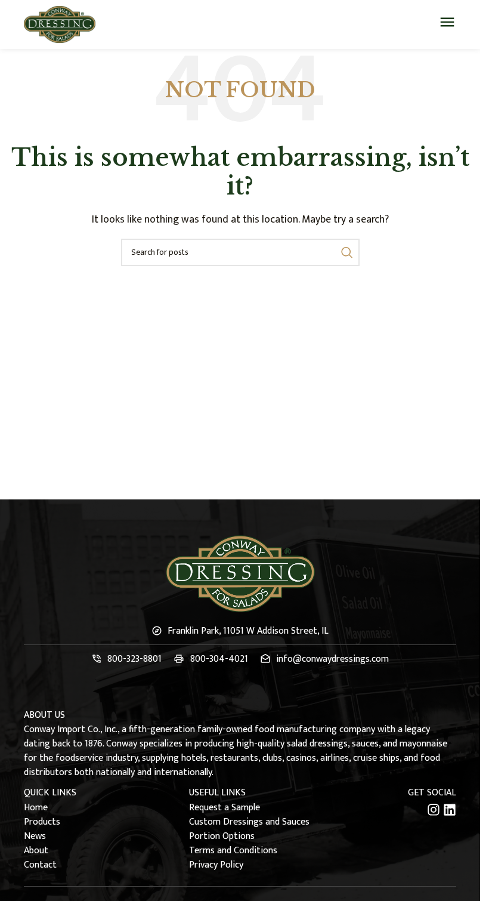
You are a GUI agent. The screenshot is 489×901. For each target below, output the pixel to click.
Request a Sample (224, 808)
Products (42, 822)
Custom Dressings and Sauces (249, 822)
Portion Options (222, 837)
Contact (40, 865)
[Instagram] (433, 809)
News (35, 837)
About (36, 851)
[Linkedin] (449, 809)
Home (36, 808)
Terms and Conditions (233, 851)
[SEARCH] (346, 252)
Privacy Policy (216, 865)
